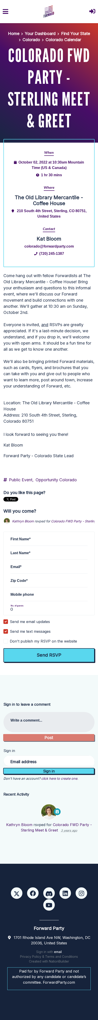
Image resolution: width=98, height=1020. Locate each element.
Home (13, 33)
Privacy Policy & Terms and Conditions (49, 956)
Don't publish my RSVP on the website (43, 641)
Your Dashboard (40, 33)
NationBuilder (59, 961)
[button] (92, 11)
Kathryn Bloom (23, 521)
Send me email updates (30, 621)
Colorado (31, 39)
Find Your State (75, 33)
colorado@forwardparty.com (49, 246)
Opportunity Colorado (56, 479)
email (58, 952)
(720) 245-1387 (51, 253)
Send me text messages (30, 631)
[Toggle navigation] (5, 11)
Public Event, (21, 479)
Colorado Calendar (63, 39)
